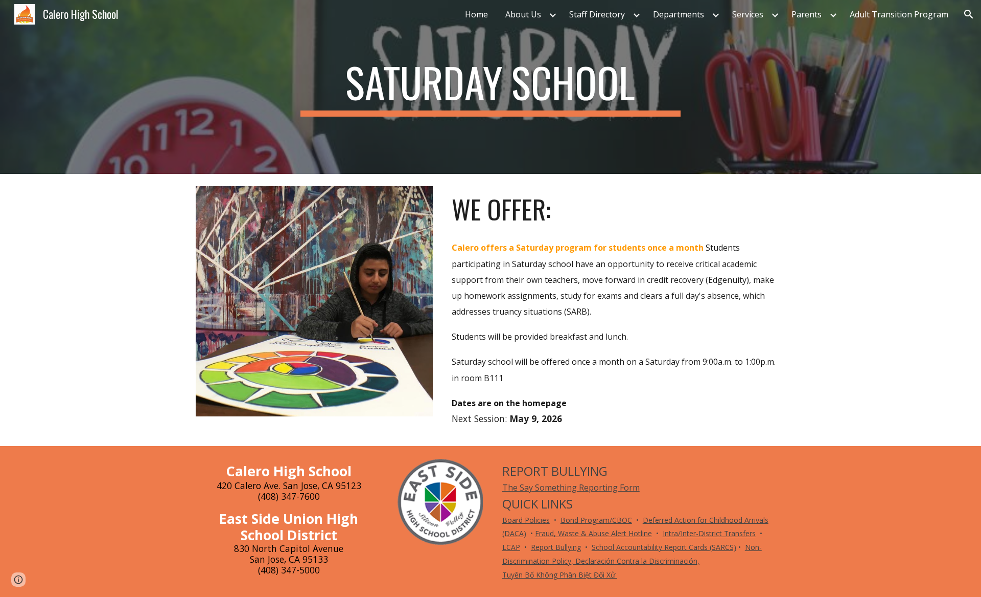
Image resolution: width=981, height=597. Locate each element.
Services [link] (747, 14)
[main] (490, 87)
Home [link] (476, 14)
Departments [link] (678, 14)
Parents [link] (806, 14)
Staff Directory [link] (597, 14)
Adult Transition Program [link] (899, 14)
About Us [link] (523, 14)
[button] (968, 14)
